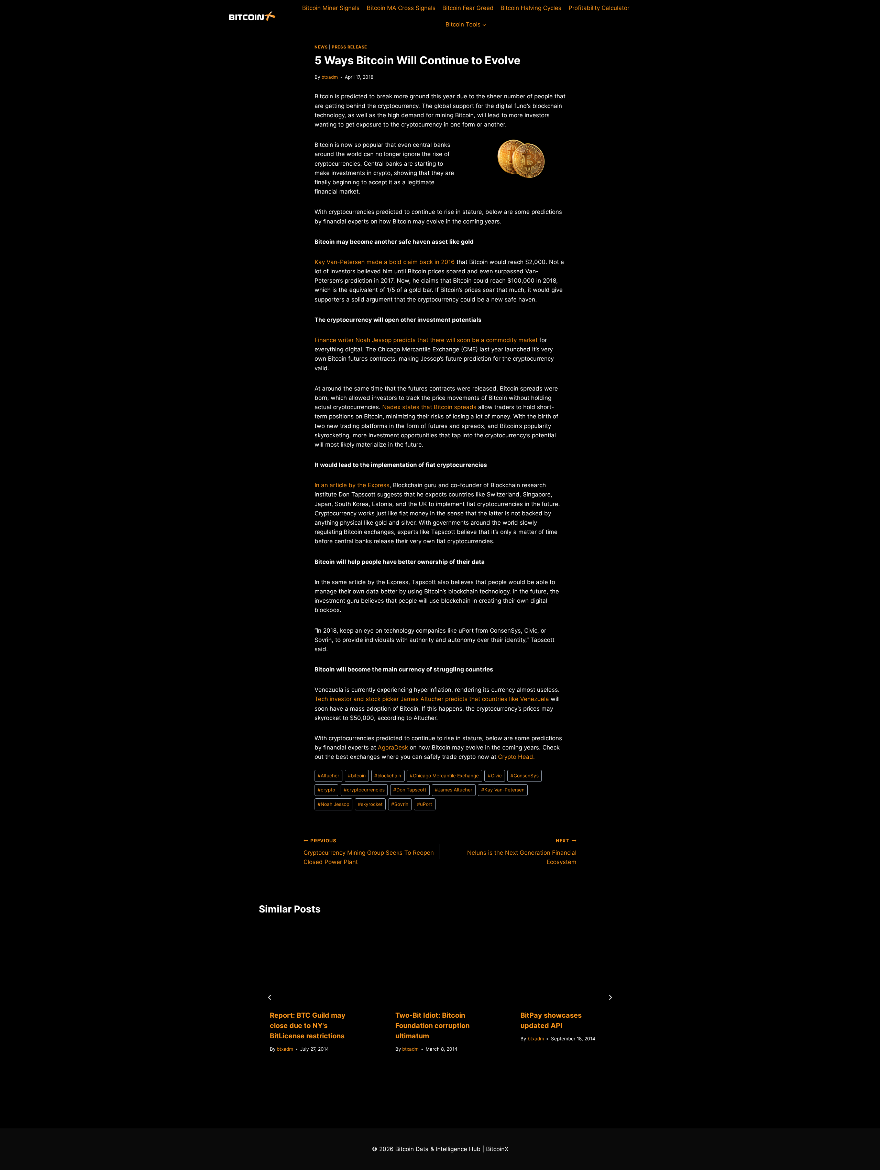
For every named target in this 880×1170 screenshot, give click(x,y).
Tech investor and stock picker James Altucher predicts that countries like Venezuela (432, 699)
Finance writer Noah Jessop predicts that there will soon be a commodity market (426, 340)
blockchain (387, 775)
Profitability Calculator (599, 7)
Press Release (349, 47)
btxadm (329, 77)
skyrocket (370, 804)
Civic (495, 775)
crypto (326, 789)
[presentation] (315, 962)
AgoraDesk (393, 747)
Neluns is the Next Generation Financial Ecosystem (521, 851)
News (321, 47)
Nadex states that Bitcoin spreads (429, 407)
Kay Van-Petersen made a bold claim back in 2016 (385, 262)
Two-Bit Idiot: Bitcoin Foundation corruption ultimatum (432, 1025)
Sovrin (399, 804)
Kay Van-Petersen (503, 789)
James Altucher (453, 789)
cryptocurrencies (364, 789)
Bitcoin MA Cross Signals (401, 7)
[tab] (426, 1076)
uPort (424, 804)
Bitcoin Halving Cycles (530, 7)
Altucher (328, 775)
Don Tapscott (409, 789)
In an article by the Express (352, 485)
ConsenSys (524, 775)
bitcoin (357, 775)
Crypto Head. (516, 756)
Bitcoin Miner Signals (331, 7)
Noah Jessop (333, 804)
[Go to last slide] (269, 997)
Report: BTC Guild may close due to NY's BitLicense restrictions (307, 1025)
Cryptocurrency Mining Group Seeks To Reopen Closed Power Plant (369, 851)
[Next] (610, 997)
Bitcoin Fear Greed (468, 7)
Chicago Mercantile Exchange (444, 775)
